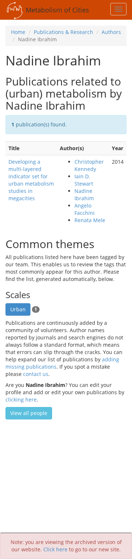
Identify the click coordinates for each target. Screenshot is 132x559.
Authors (111, 31)
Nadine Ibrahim (84, 194)
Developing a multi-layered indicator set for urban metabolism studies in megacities (31, 180)
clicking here (21, 399)
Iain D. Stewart (83, 180)
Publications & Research (63, 31)
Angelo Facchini (84, 209)
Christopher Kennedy (89, 165)
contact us (35, 373)
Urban (18, 309)
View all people (28, 413)
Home (18, 31)
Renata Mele (89, 220)
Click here (55, 549)
